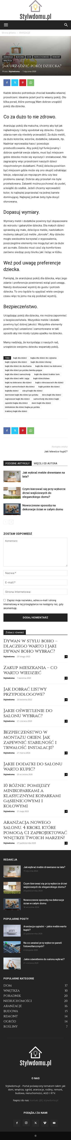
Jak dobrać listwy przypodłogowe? (25, 691)
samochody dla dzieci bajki (46, 399)
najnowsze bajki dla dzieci (17, 399)
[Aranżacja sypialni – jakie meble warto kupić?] (12, 931)
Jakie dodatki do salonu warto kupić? (32, 766)
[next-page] (11, 522)
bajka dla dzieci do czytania (44, 358)
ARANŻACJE (24, 32)
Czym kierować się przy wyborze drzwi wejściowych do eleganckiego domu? (43, 493)
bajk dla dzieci (20, 358)
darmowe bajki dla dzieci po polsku (21, 394)
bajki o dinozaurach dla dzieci (49, 382)
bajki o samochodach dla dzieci (20, 386)
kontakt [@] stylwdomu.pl (44, 1100)
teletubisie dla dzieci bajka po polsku (22, 407)
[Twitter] (14, 82)
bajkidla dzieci (11, 390)
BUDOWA (20, 57)
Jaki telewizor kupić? (56, 451)
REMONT (56, 57)
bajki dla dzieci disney (41, 362)
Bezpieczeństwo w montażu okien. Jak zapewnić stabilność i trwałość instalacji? (30, 740)
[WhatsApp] (30, 82)
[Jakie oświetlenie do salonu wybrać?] (12, 963)
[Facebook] (6, 82)
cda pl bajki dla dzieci (32, 390)
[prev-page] (5, 522)
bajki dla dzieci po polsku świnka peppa (23, 370)
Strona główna (9, 32)
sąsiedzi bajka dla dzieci (16, 403)
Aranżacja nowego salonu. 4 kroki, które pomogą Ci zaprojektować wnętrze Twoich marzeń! (35, 830)
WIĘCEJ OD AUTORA (45, 463)
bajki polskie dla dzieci (49, 386)
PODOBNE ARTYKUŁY (18, 463)
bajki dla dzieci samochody (18, 374)
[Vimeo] (44, 1123)
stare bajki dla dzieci (41, 403)
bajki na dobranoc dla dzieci (18, 382)
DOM (29, 57)
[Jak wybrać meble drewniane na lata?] (12, 476)
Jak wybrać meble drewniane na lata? (44, 867)
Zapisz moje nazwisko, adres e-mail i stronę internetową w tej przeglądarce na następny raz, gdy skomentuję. (33, 604)
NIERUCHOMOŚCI (41, 57)
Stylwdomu (14, 71)
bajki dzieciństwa (41, 378)
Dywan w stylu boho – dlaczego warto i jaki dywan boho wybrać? (30, 646)
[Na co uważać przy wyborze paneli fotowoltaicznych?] (12, 947)
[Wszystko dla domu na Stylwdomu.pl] (35, 10)
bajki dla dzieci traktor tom (47, 374)
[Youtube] (54, 1123)
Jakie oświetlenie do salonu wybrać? (27, 713)
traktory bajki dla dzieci (16, 411)
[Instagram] (26, 1122)
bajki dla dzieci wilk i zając (17, 378)
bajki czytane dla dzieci (16, 362)
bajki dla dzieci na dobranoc (48, 366)
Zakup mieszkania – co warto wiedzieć (30, 670)
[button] (5, 25)
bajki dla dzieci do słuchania (18, 366)
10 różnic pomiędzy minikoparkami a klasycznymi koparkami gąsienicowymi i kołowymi (32, 796)
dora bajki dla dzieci (51, 394)
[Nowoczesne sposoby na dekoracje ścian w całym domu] (12, 509)
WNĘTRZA (7, 60)
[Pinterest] (22, 82)
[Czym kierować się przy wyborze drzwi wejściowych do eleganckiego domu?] (12, 493)
